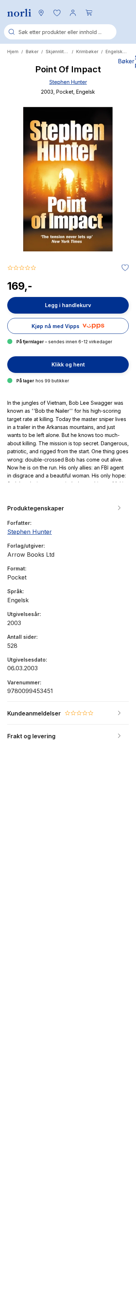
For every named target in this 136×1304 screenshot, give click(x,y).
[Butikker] (41, 13)
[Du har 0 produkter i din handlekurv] (89, 13)
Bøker (32, 51)
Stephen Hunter (68, 82)
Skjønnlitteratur (57, 51)
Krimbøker (87, 51)
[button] (57, 13)
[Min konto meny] (73, 13)
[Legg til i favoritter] (123, 268)
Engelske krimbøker (117, 51)
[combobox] (60, 31)
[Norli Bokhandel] (19, 13)
